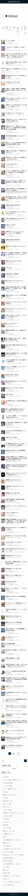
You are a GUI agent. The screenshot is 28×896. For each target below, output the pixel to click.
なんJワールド (6, 879)
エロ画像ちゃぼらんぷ (18, 31)
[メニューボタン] (1, 1)
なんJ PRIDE (6, 776)
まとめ (3, 28)
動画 (14, 28)
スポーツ (21, 29)
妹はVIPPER (5, 824)
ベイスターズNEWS (7, 810)
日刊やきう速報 (6, 872)
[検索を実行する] (25, 760)
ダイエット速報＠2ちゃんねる (10, 788)
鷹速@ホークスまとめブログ (9, 794)
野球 (7, 28)
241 (18, 753)
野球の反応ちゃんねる (8, 801)
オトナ (10, 29)
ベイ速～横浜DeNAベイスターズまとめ (12, 840)
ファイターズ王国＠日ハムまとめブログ (12, 881)
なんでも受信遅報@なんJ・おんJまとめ (12, 863)
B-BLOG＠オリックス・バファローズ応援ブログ (14, 854)
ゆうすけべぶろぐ (7, 806)
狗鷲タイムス (6, 870)
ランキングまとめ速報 (8, 852)
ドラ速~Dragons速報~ (8, 783)
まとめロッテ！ (6, 822)
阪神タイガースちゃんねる (9, 831)
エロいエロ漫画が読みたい (9, 884)
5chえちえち (6, 792)
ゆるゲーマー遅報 (7, 804)
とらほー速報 (6, 818)
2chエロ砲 (5, 797)
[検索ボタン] (26, 1)
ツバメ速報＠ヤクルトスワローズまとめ (12, 849)
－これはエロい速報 (7, 785)
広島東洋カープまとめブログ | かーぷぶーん (13, 813)
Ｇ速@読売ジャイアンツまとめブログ (11, 875)
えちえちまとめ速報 (7, 815)
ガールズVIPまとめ (7, 845)
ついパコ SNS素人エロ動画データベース (12, 779)
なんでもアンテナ (14, 1)
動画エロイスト (25, 30)
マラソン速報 (6, 867)
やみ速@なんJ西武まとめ (8, 858)
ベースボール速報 (7, 827)
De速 (4, 836)
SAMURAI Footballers (8, 861)
